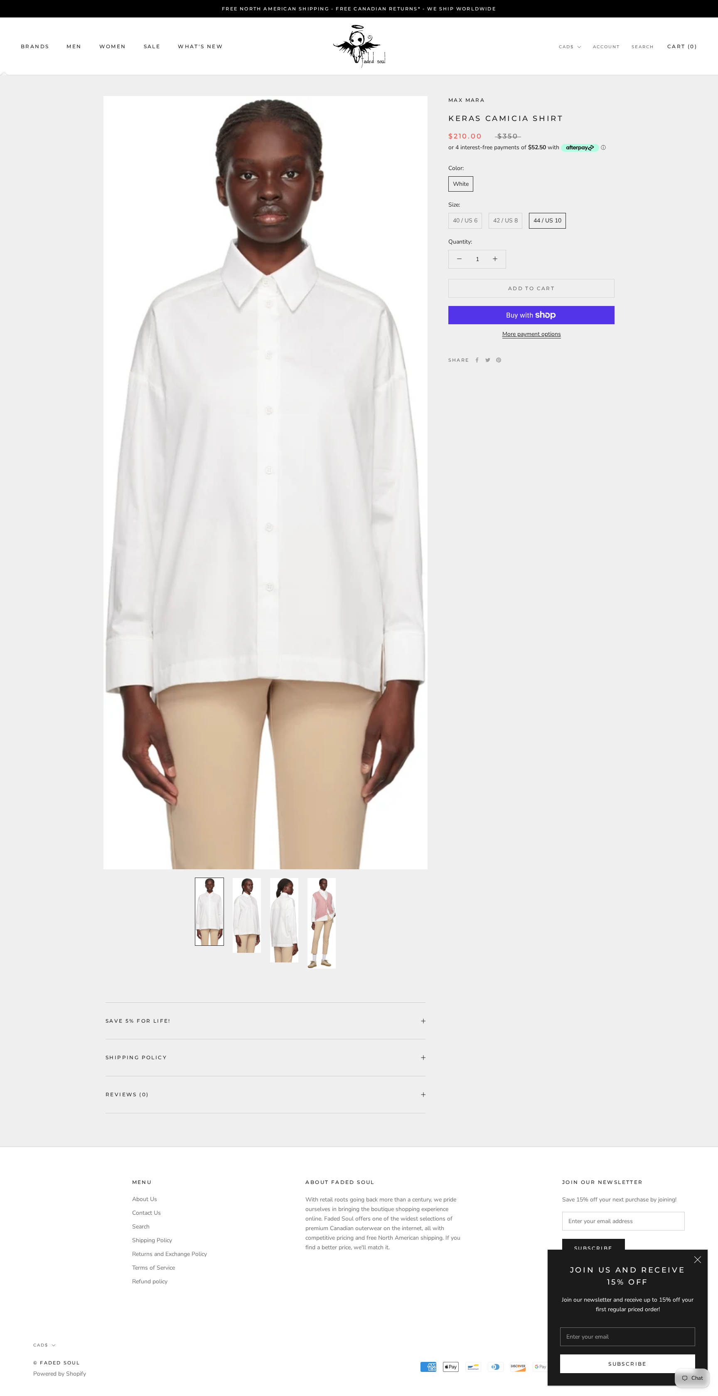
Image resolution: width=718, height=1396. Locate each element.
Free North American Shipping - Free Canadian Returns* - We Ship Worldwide (359, 9)
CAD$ (566, 46)
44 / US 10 (547, 220)
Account (606, 46)
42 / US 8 (505, 220)
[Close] (697, 1259)
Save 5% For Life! (138, 1021)
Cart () (682, 46)
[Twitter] (487, 360)
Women (112, 46)
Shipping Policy (136, 1057)
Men (73, 46)
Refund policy (149, 1281)
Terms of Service (153, 1268)
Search (643, 46)
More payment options (531, 334)
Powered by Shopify (59, 1374)
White (461, 184)
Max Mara (466, 100)
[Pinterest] (498, 360)
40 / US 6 (465, 220)
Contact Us (146, 1213)
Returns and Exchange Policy (169, 1254)
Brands (35, 46)
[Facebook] (477, 360)
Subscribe (627, 1364)
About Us (144, 1199)
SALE (152, 46)
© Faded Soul (56, 1363)
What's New (200, 46)
